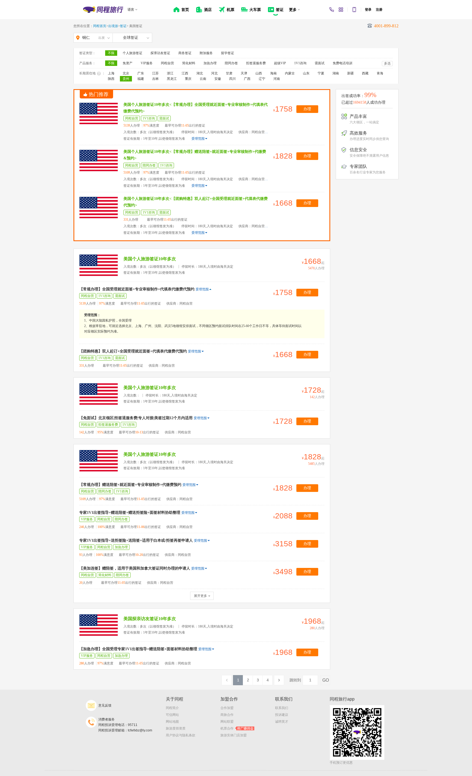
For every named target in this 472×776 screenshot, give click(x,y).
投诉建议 (281, 715)
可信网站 (172, 715)
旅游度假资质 (175, 728)
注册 (379, 9)
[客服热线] (331, 9)
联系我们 (281, 708)
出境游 (113, 26)
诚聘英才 (281, 722)
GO (325, 680)
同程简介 (172, 708)
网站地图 (172, 722)
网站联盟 (227, 722)
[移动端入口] (354, 9)
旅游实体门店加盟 (233, 735)
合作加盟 (227, 708)
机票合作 (236, 728)
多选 (387, 63)
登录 (368, 9)
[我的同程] (341, 9)
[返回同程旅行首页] (103, 9)
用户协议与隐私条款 (180, 735)
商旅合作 (227, 715)
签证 (123, 26)
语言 (131, 9)
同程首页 (99, 26)
